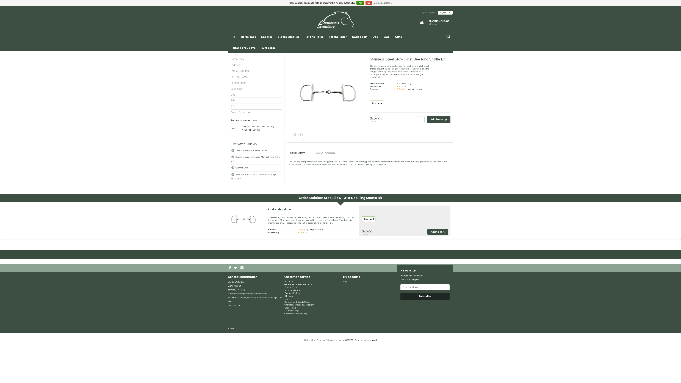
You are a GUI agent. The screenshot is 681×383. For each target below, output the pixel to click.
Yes (360, 3)
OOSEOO (349, 340)
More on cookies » (383, 3)
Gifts (398, 36)
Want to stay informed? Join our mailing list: (411, 277)
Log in (346, 281)
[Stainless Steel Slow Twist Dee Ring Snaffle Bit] (234, 128)
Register (433, 13)
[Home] (234, 37)
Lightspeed (371, 340)
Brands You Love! (245, 47)
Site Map (288, 296)
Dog (375, 36)
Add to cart (437, 119)
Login (423, 13)
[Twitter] (236, 268)
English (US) (445, 13)
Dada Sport (359, 36)
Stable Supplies (288, 36)
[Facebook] (230, 268)
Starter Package (291, 311)
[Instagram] (242, 268)
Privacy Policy (290, 287)
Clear (254, 121)
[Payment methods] (231, 329)
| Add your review (414, 89)
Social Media (290, 308)
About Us (288, 281)
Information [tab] (298, 153)
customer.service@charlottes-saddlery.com (247, 294)
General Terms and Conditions (298, 284)
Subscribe (425, 296)
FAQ (286, 299)
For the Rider (338, 36)
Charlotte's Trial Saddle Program (299, 305)
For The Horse (314, 36)
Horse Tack (248, 36)
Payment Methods (292, 293)
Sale (387, 36)
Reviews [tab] (318, 153)
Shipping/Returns (292, 290)
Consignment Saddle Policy (297, 302)
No (368, 3)
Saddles (267, 36)
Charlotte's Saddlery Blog (296, 314)
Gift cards (269, 47)
